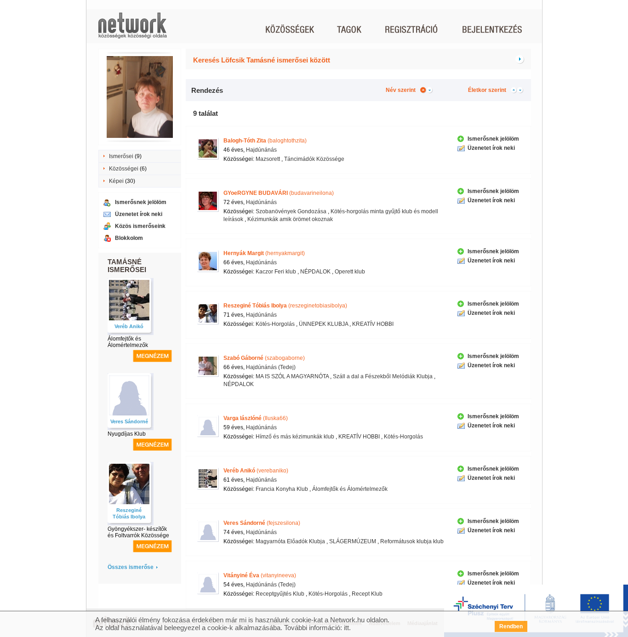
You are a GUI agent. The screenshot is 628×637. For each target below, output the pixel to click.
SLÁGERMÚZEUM (352, 541)
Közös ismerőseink (140, 226)
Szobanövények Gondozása (291, 211)
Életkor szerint (487, 90)
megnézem (152, 356)
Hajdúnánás (261, 150)
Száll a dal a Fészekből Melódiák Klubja (383, 376)
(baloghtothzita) (265, 140)
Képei (116, 181)
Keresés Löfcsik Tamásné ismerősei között (261, 60)
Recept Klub (367, 594)
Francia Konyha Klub (282, 489)
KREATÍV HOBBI (373, 324)
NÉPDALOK (315, 271)
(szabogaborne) (264, 358)
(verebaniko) (255, 470)
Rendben (511, 626)
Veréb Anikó (128, 326)
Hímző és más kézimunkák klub (295, 436)
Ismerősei (121, 156)
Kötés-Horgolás (275, 324)
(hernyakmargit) (264, 253)
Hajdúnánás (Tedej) (271, 367)
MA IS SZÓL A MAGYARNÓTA (292, 376)
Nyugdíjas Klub (127, 434)
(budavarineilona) (278, 193)
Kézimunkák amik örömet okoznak (290, 219)
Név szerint (401, 90)
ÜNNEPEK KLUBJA (323, 324)
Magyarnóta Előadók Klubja (290, 541)
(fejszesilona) (261, 523)
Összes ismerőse (131, 567)
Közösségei (123, 168)
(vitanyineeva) (259, 575)
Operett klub (350, 271)
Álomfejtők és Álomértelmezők (128, 342)
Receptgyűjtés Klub (280, 594)
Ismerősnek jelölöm (140, 202)
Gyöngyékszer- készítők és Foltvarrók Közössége (138, 532)
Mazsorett (268, 159)
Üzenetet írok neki (138, 214)
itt (346, 627)
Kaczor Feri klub (276, 271)
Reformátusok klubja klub (412, 541)
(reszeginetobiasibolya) (285, 305)
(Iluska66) (255, 418)
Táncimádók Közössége (314, 159)
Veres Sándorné (129, 421)
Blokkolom (129, 238)
